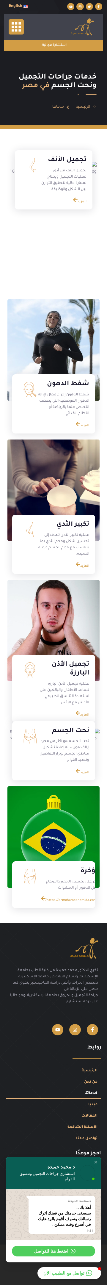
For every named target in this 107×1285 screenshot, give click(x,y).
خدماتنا (90, 1093)
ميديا (92, 1105)
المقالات (89, 1116)
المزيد (82, 202)
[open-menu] (16, 27)
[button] (96, 1162)
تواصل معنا (86, 1139)
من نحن (90, 1082)
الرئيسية (89, 1071)
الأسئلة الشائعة (82, 1127)
